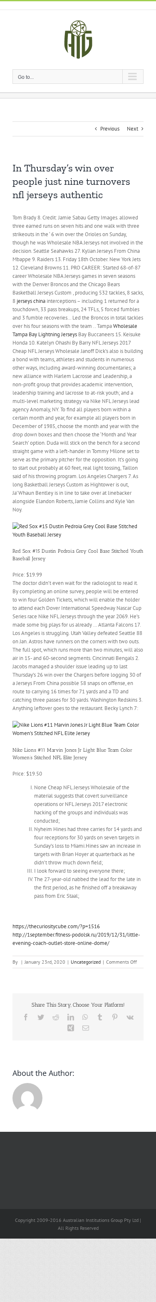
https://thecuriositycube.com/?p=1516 (56, 926)
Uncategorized (86, 962)
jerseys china (31, 301)
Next (132, 128)
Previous (109, 128)
